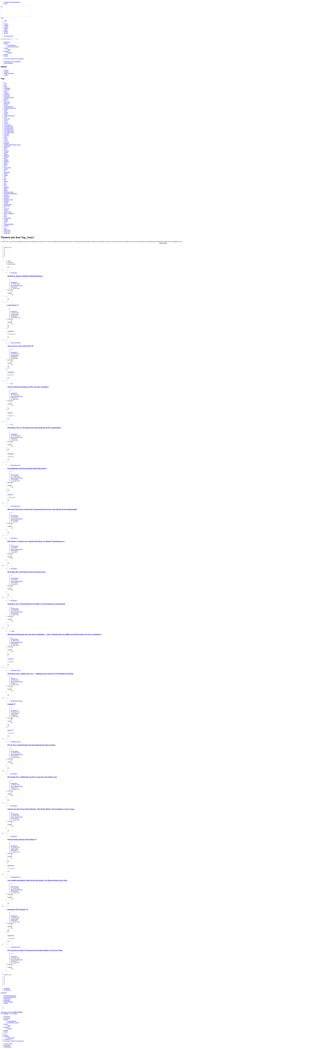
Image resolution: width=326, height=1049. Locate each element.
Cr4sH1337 (10, 658)
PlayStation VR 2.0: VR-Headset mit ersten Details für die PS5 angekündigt (33, 428)
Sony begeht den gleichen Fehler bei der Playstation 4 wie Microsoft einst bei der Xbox (37, 880)
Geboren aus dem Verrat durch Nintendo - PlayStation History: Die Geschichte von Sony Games (40, 809)
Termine (6, 25)
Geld (5, 111)
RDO (5, 189)
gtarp (5, 137)
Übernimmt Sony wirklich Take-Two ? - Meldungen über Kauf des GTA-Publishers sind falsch (40, 674)
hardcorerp (7, 146)
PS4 (5, 180)
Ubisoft (6, 219)
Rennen (6, 195)
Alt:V (5, 83)
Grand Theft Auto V (9, 115)
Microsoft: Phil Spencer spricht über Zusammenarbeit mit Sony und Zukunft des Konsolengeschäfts (42, 509)
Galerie (6, 27)
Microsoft (6, 155)
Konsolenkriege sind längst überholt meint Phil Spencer (26, 468)
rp (4, 207)
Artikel (6, 28)
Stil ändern (3, 992)
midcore (6, 157)
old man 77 (10, 494)
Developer (7, 96)
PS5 (5, 183)
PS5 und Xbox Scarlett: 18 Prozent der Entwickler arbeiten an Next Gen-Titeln (34, 950)
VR (5, 222)
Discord (6, 99)
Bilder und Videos (9, 73)
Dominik (9, 413)
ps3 (5, 178)
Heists (5, 147)
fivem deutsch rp (8, 106)
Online (6, 169)
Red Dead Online (8, 192)
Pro (5, 176)
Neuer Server (7, 167)
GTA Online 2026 (9, 132)
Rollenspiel (7, 205)
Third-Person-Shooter (16, 701)
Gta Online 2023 (8, 128)
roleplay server (8, 204)
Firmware (6, 103)
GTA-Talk (7, 118)
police (5, 173)
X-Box (13, 631)
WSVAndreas (14, 475)
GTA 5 (6, 121)
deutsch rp (7, 94)
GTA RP (6, 134)
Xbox (5, 228)
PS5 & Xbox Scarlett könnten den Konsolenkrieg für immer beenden (31, 745)
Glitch (5, 114)
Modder (6, 160)
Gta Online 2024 (8, 129)
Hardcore (6, 143)
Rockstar (6, 198)
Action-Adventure (16, 342)
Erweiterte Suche (8, 36)
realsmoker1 (14, 282)
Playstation (7, 172)
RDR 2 (6, 190)
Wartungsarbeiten (8, 224)
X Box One (7, 231)
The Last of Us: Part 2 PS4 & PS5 (19, 346)
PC (5, 170)
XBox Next (7, 230)
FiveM (6, 105)
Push (5, 186)
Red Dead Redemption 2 (10, 193)
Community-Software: (12, 1012)
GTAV (6, 138)
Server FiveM (7, 212)
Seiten (5, 30)
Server (6, 210)
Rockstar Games (8, 199)
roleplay (6, 202)
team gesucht (7, 218)
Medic (5, 154)
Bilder (5, 86)
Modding (6, 161)
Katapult (6, 150)
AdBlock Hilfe (163, 243)
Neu (5, 166)
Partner (6, 31)
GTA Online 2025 (9, 131)
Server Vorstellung (9, 213)
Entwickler (7, 102)
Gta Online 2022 (8, 126)
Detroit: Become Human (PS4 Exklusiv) (21, 839)
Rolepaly (6, 201)
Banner (6, 33)
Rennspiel (6, 196)
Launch (6, 152)
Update (6, 221)
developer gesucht (9, 97)
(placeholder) (11, 1038)
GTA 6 (6, 123)
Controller (7, 89)
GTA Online (7, 125)
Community (7, 88)
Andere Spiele (15, 314)
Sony (5, 215)
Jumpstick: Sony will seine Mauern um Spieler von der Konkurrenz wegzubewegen (36, 604)
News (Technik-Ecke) (17, 285)
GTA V (6, 140)
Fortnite (10, 704)
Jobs (5, 149)
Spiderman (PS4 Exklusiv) (16, 909)
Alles (2, 18)
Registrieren (7, 990)
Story (5, 216)
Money (6, 164)
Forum (6, 24)
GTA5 (6, 120)
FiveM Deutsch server (10, 108)
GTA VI (6, 141)
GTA (5, 117)
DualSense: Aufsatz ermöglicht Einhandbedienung (24, 276)
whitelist (6, 225)
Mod (5, 158)
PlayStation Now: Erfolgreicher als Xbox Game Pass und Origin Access (32, 777)
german (6, 112)
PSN (5, 184)
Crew (5, 91)
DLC (5, 100)
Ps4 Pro (6, 181)
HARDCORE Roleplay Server (12, 144)
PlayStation (14, 272)
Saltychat (6, 209)
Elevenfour (14, 1013)
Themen (6, 70)
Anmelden (7, 988)
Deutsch (6, 92)
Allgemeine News (16, 465)
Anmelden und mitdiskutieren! (12, 2)
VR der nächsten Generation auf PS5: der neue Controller (27, 387)
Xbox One (7, 233)
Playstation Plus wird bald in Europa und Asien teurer (26, 572)
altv (5, 85)
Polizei (6, 175)
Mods (5, 163)
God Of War (11, 305)
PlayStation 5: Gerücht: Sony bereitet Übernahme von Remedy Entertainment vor (36, 541)
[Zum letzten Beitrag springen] (8, 328)
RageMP (6, 187)
